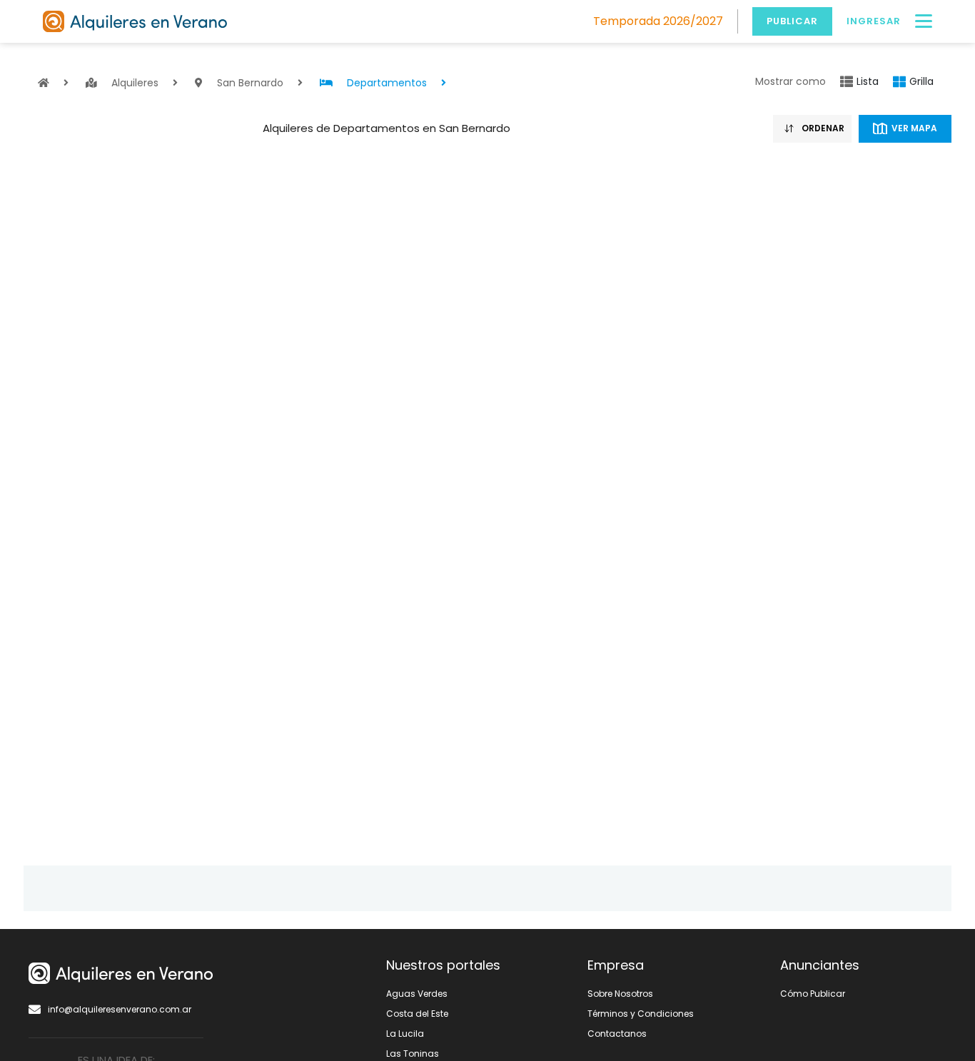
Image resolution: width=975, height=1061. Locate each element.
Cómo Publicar (812, 994)
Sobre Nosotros (620, 994)
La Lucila (405, 1033)
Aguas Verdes (417, 994)
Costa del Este (417, 1013)
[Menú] (923, 21)
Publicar (792, 21)
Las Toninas (412, 1053)
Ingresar (874, 21)
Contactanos (617, 1033)
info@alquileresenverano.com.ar (119, 1009)
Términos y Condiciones (640, 1013)
